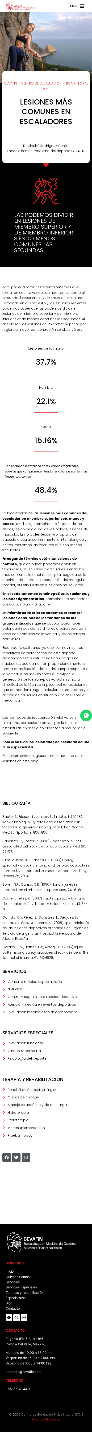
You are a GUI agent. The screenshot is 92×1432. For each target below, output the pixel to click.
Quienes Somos (17, 1277)
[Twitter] (16, 1157)
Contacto (13, 1308)
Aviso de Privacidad (46, 1419)
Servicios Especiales (21, 1287)
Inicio (10, 1271)
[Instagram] (26, 1157)
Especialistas (15, 1298)
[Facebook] (6, 1157)
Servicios (13, 1282)
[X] (16, 1317)
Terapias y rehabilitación (24, 1293)
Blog (9, 1303)
